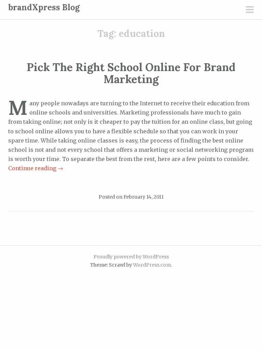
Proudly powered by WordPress (131, 257)
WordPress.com (152, 265)
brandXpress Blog (44, 7)
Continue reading (35, 168)
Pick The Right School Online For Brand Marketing (131, 73)
